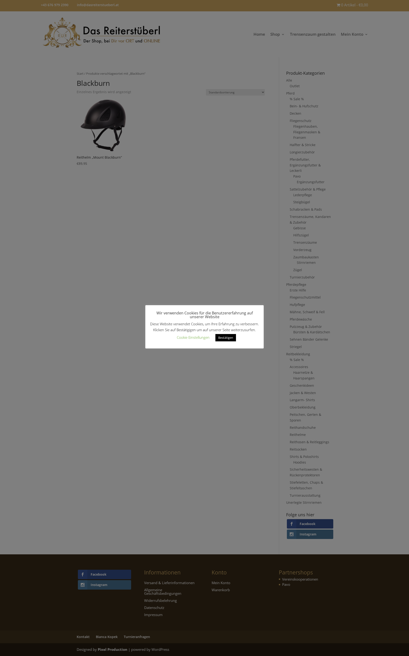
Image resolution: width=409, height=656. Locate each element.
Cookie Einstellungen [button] (193, 337)
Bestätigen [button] (225, 337)
